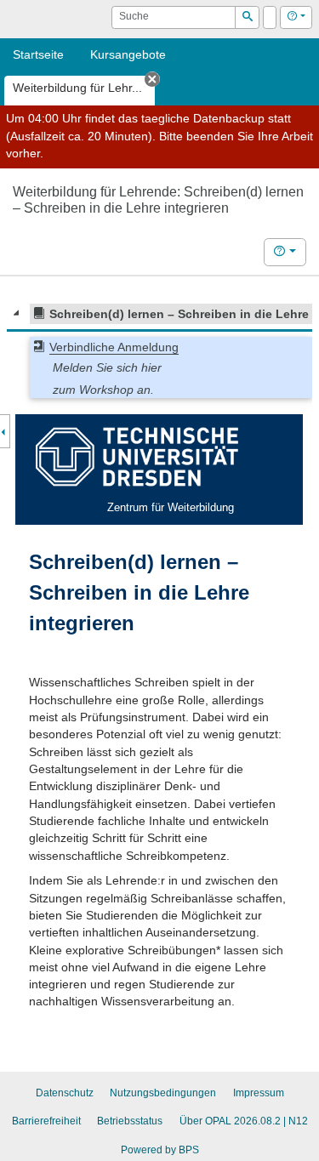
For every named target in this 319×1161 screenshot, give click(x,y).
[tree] (159, 351)
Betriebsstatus (129, 1121)
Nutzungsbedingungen (163, 1093)
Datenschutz (65, 1093)
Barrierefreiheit (46, 1121)
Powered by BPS (160, 1150)
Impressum (258, 1093)
